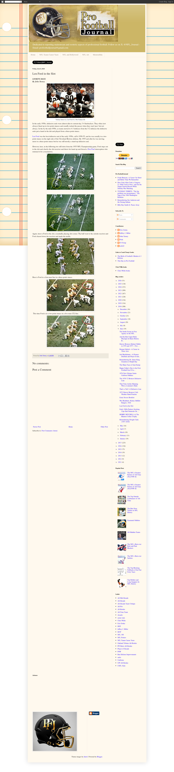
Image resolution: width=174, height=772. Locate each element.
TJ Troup (123, 243)
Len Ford (35, 136)
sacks (119, 657)
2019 (120, 303)
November (123, 312)
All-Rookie (121, 609)
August (122, 322)
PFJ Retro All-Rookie (125, 646)
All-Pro (120, 606)
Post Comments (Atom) (50, 431)
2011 (120, 462)
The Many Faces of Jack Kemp (130, 365)
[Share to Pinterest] (68, 356)
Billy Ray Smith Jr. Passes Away (128, 205)
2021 (120, 297)
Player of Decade (123, 649)
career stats (121, 618)
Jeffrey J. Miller (125, 233)
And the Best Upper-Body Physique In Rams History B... (129, 339)
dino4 (86, 757)
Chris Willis (122, 620)
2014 (120, 452)
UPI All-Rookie (123, 663)
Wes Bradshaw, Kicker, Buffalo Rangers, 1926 (130, 402)
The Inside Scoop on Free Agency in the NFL (128, 332)
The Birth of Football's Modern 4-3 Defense (129, 257)
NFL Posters (122, 637)
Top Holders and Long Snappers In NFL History (133, 582)
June (121, 329)
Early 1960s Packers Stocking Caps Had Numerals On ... (130, 410)
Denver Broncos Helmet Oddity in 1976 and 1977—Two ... (130, 345)
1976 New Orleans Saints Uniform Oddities (128, 374)
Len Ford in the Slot (126, 406)
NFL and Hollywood (70, 54)
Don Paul (91, 149)
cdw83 (122, 246)
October (123, 316)
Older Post (104, 427)
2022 (120, 293)
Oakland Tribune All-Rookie (127, 643)
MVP (119, 632)
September (124, 319)
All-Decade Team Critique (126, 604)
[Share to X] (64, 356)
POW (119, 651)
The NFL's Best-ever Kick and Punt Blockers (134, 546)
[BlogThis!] (61, 356)
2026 (120, 280)
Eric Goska (123, 230)
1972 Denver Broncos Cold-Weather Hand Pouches (129, 393)
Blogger (99, 757)
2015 (120, 449)
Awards (120, 615)
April (122, 429)
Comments (122, 219)
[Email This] (59, 356)
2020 (120, 300)
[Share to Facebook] (66, 356)
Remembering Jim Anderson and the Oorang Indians (128, 201)
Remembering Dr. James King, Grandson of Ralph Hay (130, 360)
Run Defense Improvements (127, 654)
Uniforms (121, 660)
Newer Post (37, 427)
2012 (120, 459)
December (123, 309)
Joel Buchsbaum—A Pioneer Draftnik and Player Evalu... (130, 355)
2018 (120, 306)
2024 (120, 287)
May (121, 426)
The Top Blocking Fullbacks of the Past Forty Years (134, 570)
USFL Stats (121, 666)
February (123, 435)
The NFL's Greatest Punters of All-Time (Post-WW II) (134, 486)
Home (33, 54)
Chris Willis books (124, 271)
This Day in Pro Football (126, 261)
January (123, 438)
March (122, 432)
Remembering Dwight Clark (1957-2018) (129, 420)
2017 (120, 442)
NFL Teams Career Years (48, 54)
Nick (121, 240)
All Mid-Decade (123, 598)
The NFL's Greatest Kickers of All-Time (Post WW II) (134, 475)
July (121, 325)
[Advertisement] (129, 103)
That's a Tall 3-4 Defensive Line (130, 389)
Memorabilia (97, 54)
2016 (120, 446)
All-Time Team (123, 612)
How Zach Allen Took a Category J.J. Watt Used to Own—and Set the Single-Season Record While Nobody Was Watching (130, 185)
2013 (120, 456)
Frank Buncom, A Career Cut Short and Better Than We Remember (129, 178)
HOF (119, 626)
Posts (120, 215)
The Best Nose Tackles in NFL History (132, 510)
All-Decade (121, 601)
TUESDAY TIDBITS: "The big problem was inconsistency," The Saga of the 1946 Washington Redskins (129, 194)
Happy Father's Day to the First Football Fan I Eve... (130, 369)
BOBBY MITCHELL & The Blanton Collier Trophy (129, 415)
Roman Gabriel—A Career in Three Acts (129, 350)
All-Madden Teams (133, 532)
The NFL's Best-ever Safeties (134, 557)
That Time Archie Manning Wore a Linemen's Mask (129, 385)
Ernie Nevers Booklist (127, 397)
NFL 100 (121, 634)
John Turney (124, 236)
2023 (120, 290)
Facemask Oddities (133, 520)
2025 (120, 284)
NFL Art (85, 54)
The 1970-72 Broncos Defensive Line (130, 379)
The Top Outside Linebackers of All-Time (134, 498)
